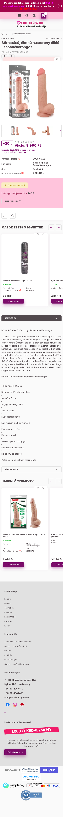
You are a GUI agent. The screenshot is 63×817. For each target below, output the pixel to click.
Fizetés (7, 650)
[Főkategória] (2, 33)
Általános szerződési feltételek (18, 641)
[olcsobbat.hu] (30, 769)
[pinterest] (12, 56)
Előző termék (8, 38)
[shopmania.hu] (49, 769)
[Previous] (3, 130)
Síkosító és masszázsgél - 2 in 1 (17, 281)
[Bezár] (60, 6)
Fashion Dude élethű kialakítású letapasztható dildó (24, 535)
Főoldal (7, 603)
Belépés (8, 612)
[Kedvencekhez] (57, 59)
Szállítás (8, 655)
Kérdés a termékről (13, 216)
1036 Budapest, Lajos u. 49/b (22, 680)
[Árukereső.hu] (31, 776)
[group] (31, 270)
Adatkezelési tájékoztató (15, 646)
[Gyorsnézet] (43, 234)
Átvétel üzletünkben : (12, 290)
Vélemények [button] (11, 469)
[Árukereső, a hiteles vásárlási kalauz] (31, 795)
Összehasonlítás (4, 216)
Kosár (7, 626)
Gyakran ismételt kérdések (16, 664)
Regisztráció (10, 617)
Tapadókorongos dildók (20, 34)
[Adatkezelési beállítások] (5, 712)
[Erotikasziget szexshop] (12, 770)
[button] (31, 91)
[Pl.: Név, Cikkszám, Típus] (27, 16)
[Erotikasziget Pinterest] (22, 705)
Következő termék (53, 38)
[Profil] (34, 16)
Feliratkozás (13, 752)
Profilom (8, 621)
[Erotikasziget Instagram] (15, 705)
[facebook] (4, 56)
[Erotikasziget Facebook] (7, 705)
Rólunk (7, 599)
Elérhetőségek (10, 659)
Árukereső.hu (31, 779)
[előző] (51, 227)
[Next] (60, 130)
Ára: (22, 141)
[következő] (59, 227)
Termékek (8, 608)
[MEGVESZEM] (13, 301)
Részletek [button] (10, 318)
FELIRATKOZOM (28, 9)
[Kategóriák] (20, 16)
